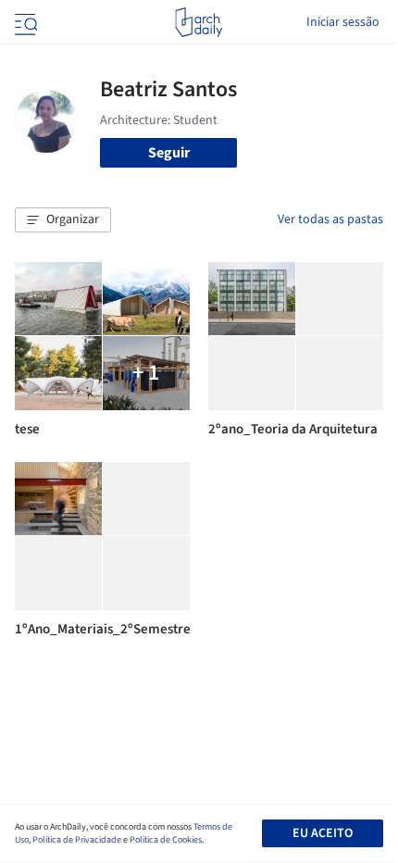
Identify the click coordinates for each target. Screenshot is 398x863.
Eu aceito (322, 833)
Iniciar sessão (342, 22)
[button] (63, 220)
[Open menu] (24, 22)
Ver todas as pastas (330, 219)
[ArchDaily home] (198, 22)
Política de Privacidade (76, 839)
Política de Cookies (166, 839)
